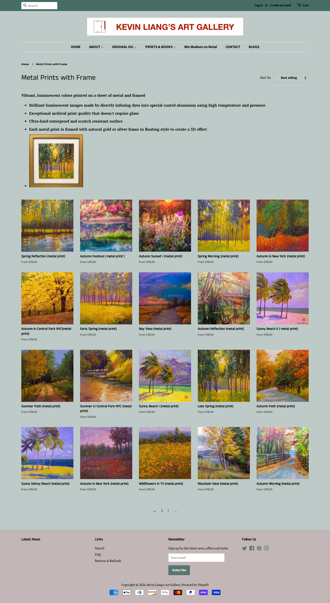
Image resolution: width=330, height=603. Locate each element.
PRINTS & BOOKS (159, 46)
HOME (76, 46)
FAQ (98, 554)
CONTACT (233, 46)
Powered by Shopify (195, 585)
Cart (306, 5)
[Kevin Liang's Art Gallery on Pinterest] (259, 549)
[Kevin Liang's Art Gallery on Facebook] (251, 549)
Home (25, 64)
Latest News (30, 539)
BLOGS (254, 46)
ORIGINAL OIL (123, 46)
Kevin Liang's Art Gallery (163, 585)
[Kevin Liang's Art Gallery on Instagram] (266, 549)
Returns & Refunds (108, 561)
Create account (280, 5)
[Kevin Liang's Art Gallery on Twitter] (244, 549)
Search (99, 548)
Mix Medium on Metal (200, 46)
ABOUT (95, 46)
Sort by (265, 77)
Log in (259, 5)
